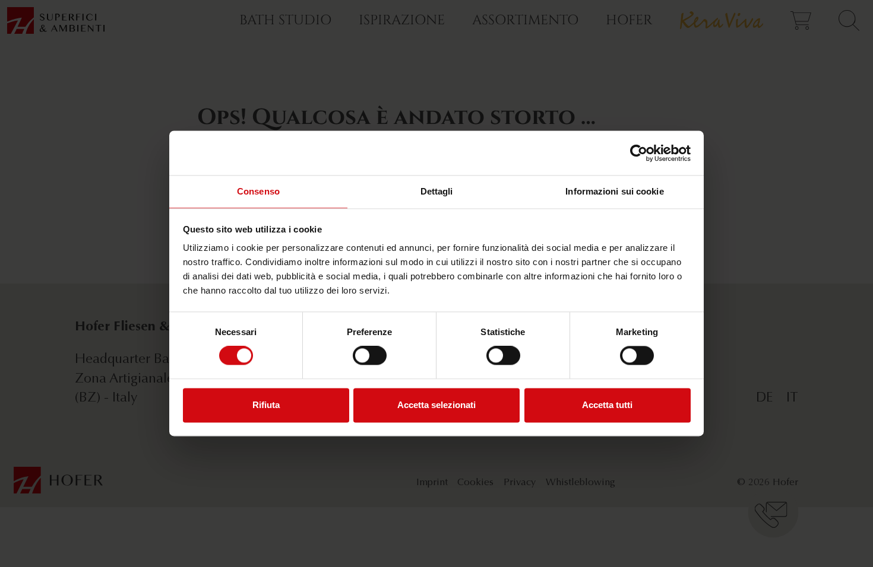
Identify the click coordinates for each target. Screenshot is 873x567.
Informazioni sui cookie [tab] (614, 191)
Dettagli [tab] (436, 191)
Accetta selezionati (436, 405)
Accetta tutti (607, 405)
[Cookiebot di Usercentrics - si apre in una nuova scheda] (639, 153)
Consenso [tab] (258, 191)
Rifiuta (266, 405)
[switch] (370, 355)
